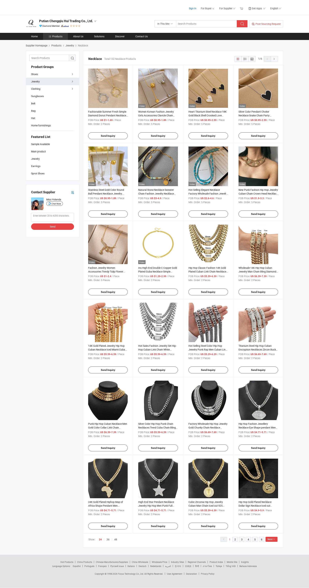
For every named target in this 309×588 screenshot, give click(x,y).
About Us (78, 36)
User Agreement (174, 573)
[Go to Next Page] (274, 59)
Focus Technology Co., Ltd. (131, 573)
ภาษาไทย (207, 566)
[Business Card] (72, 192)
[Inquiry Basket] (242, 8)
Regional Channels (197, 562)
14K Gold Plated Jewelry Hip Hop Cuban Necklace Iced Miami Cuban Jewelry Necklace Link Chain (107, 349)
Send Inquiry (108, 135)
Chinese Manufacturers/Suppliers (112, 562)
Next (270, 539)
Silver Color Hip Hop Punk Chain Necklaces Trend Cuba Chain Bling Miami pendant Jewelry (157, 427)
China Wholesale (140, 562)
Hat (33, 118)
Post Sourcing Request (268, 24)
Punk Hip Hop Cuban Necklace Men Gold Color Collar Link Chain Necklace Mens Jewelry (107, 427)
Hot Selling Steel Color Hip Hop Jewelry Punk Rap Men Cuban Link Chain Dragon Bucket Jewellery (207, 349)
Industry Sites (177, 562)
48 (115, 539)
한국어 (178, 566)
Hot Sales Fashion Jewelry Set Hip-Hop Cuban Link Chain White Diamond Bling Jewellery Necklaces (157, 349)
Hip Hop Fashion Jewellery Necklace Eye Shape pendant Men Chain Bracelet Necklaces (257, 427)
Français (102, 566)
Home (34, 36)
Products (57, 36)
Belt (33, 103)
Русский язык (117, 566)
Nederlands (155, 566)
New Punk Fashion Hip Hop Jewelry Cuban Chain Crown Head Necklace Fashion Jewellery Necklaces (258, 193)
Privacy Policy (207, 573)
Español (77, 566)
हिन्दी (197, 566)
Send (52, 226)
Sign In (192, 8)
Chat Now (56, 203)
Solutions (99, 36)
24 (100, 539)
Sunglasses (37, 96)
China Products (84, 562)
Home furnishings (41, 125)
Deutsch (142, 566)
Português (89, 566)
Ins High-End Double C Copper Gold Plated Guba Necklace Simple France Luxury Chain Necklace (157, 271)
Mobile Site (232, 562)
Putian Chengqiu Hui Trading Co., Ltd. (66, 21)
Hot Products (66, 562)
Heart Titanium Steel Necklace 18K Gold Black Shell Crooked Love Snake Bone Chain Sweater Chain (207, 115)
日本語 (188, 566)
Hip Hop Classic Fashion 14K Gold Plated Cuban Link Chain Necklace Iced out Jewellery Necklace (207, 271)
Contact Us (141, 36)
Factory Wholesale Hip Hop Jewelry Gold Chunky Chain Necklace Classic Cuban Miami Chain (207, 427)
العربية (168, 566)
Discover (120, 36)
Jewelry (35, 81)
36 (108, 539)
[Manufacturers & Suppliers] (49, 7)
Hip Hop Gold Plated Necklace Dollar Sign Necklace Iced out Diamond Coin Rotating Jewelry (256, 505)
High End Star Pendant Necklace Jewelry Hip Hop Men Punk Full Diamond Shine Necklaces (156, 505)
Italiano (131, 566)
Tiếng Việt (231, 566)
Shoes (34, 74)
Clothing (35, 88)
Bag (33, 110)
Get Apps (257, 8)
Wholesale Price (159, 562)
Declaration (191, 573)
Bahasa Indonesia (248, 566)
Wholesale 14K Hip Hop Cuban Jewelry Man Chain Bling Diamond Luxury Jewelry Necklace (257, 271)
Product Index (216, 562)
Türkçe (219, 566)
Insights (245, 562)
